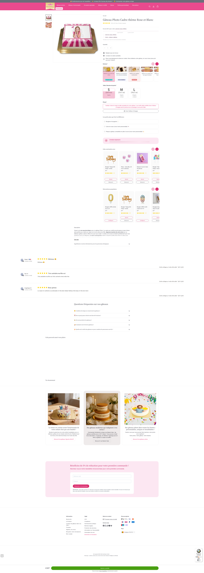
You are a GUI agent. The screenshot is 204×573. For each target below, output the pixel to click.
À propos (68, 527)
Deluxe (112, 5)
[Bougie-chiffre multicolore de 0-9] (142, 203)
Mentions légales (88, 525)
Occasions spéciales (89, 5)
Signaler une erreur (71, 529)
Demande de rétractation (90, 534)
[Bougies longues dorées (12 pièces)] (158, 203)
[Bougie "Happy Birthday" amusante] (158, 163)
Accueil (104, 15)
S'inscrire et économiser (81, 486)
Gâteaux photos (61, 5)
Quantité (105, 44)
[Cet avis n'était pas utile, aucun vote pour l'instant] (181, 267)
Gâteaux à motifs (102, 5)
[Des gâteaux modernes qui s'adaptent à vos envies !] (102, 409)
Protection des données (90, 528)
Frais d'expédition (103, 571)
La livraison (69, 521)
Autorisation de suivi (89, 532)
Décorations (135, 5)
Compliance (87, 521)
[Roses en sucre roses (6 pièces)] (142, 163)
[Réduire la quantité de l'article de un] (104, 48)
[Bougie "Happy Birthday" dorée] (111, 163)
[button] (2, 555)
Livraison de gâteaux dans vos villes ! (73, 524)
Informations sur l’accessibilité (91, 530)
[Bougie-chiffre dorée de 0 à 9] (111, 203)
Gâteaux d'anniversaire (74, 5)
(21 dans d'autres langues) (120, 23)
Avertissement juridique (90, 523)
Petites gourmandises (123, 5)
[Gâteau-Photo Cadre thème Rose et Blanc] (54, 355)
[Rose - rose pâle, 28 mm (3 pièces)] (127, 163)
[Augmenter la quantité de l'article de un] (111, 48)
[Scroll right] (157, 149)
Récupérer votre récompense (73, 531)
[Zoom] (77, 38)
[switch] (198, 560)
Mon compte (69, 534)
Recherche (68, 519)
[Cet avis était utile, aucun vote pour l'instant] (178, 267)
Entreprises (59, 8)
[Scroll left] (153, 149)
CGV (85, 519)
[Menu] (201, 549)
